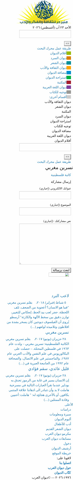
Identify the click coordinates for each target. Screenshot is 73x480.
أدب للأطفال (62, 424)
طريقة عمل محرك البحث (54, 48)
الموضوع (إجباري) (60, 204)
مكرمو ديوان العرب (58, 433)
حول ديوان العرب (59, 467)
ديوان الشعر (58, 63)
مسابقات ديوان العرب (56, 438)
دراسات (65, 409)
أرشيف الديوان (61, 448)
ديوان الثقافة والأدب (53, 67)
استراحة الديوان (56, 77)
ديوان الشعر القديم (58, 429)
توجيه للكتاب (58, 92)
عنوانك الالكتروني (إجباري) (55, 188)
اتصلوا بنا (65, 463)
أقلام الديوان (58, 53)
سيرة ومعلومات (60, 414)
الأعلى (69, 404)
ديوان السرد (59, 58)
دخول (67, 443)
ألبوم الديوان (63, 419)
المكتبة (62, 82)
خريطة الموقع (61, 453)
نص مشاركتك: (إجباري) (57, 221)
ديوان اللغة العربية (55, 87)
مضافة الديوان (57, 72)
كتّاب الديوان (62, 472)
